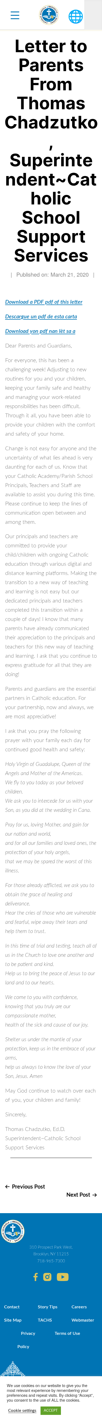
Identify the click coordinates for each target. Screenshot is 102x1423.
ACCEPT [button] (51, 1410)
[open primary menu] (15, 15)
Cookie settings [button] (22, 1411)
